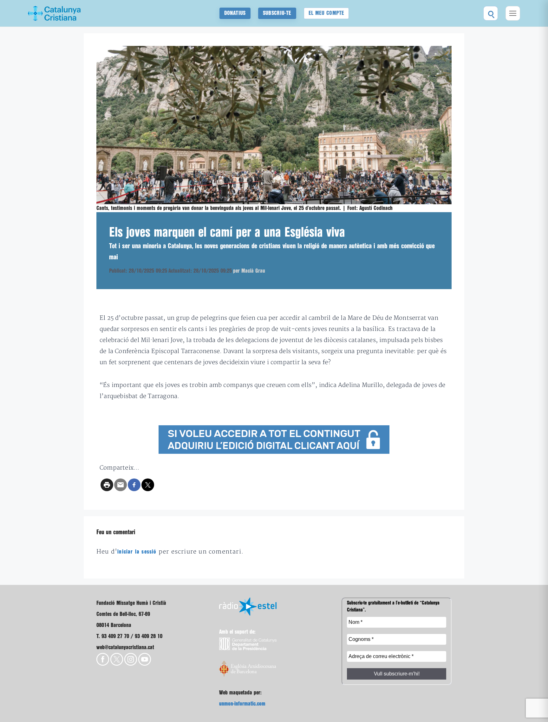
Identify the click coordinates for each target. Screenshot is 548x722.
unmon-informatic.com (242, 703)
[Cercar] (490, 13)
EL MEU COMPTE (326, 13)
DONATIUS (235, 13)
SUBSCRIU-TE (277, 13)
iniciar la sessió (136, 551)
